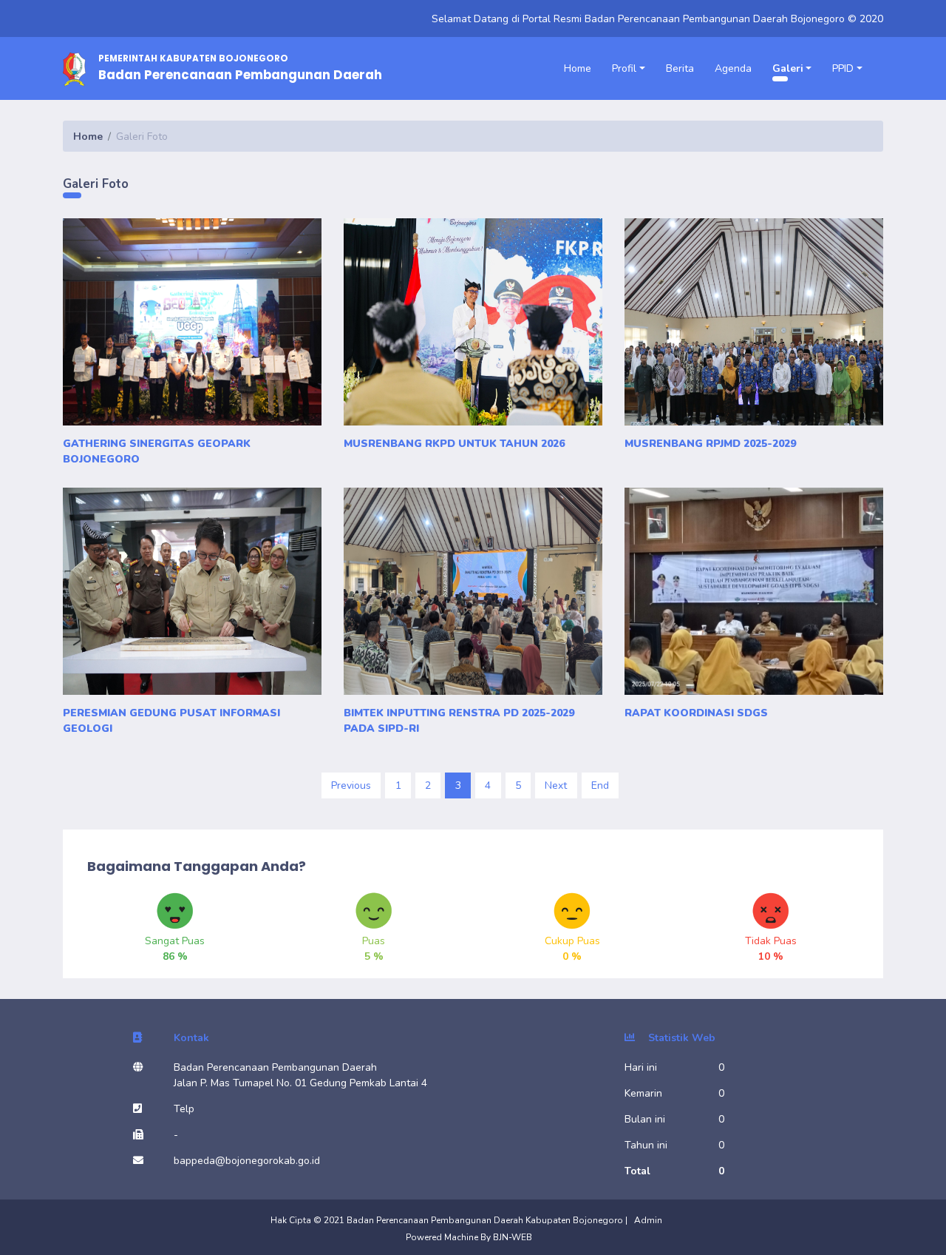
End (600, 785)
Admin (648, 1220)
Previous (351, 785)
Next (556, 785)
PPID (843, 68)
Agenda (733, 68)
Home (577, 68)
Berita (680, 68)
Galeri (787, 68)
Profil (624, 68)
